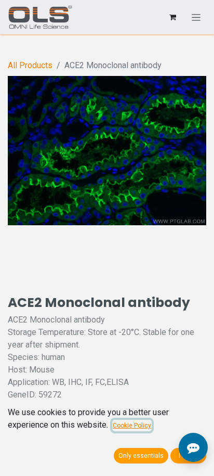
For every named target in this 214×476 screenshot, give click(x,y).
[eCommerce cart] (172, 17)
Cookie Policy (132, 425)
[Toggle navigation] (196, 17)
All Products (30, 65)
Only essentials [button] (141, 455)
